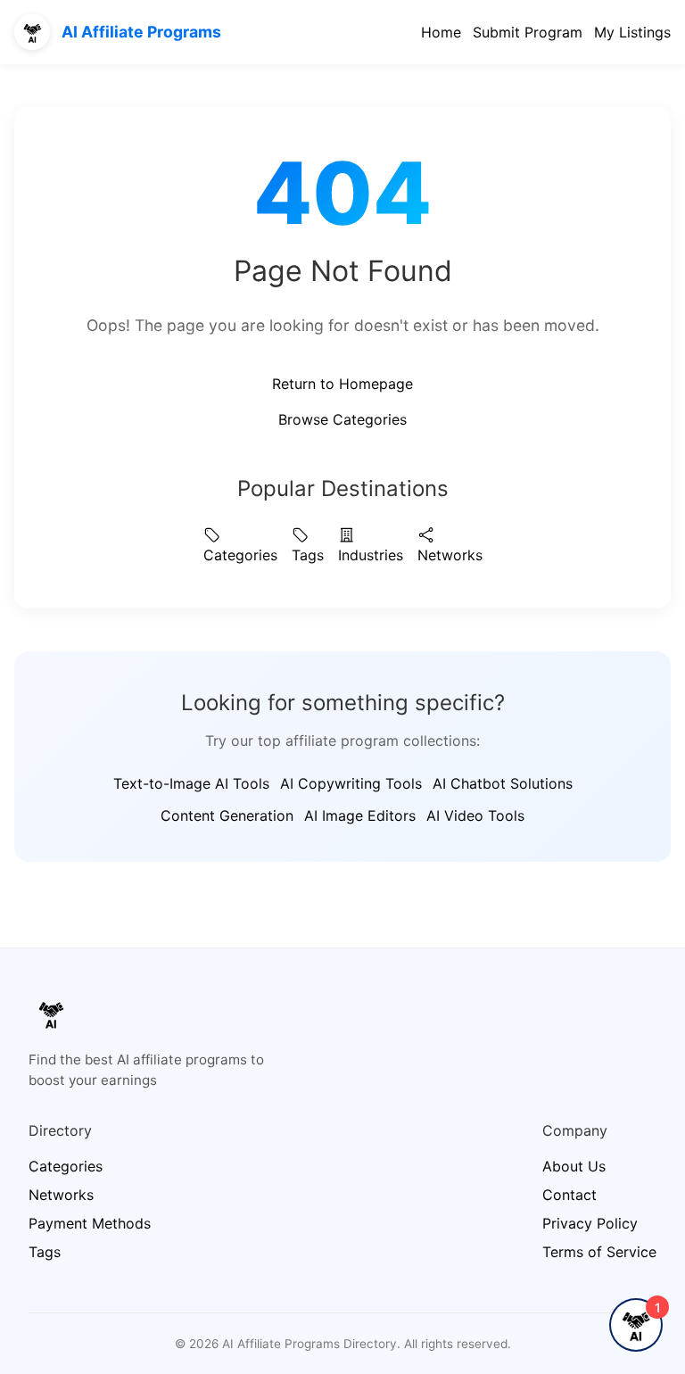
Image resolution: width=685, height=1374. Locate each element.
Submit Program (527, 32)
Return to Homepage (342, 384)
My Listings (632, 32)
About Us (574, 1166)
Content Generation (227, 815)
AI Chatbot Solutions (503, 783)
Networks (450, 555)
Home (441, 32)
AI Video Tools (475, 815)
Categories (240, 555)
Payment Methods (90, 1223)
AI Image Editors (360, 815)
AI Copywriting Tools (351, 783)
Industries (370, 555)
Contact (569, 1195)
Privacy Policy (590, 1223)
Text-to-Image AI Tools (191, 783)
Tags (308, 555)
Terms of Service (599, 1252)
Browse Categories (342, 419)
